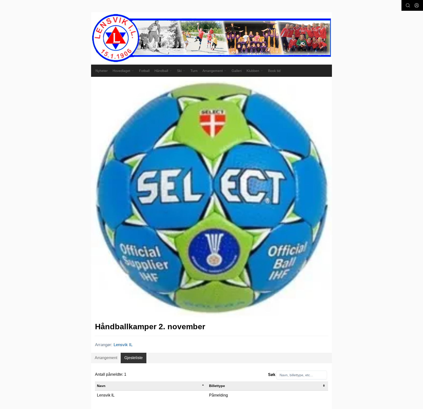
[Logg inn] (416, 5)
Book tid (274, 71)
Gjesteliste (133, 358)
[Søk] (407, 5)
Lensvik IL (123, 344)
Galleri (237, 71)
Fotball (144, 71)
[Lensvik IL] (211, 38)
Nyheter (101, 71)
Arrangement (106, 358)
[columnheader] (151, 385)
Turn (194, 71)
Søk (271, 375)
